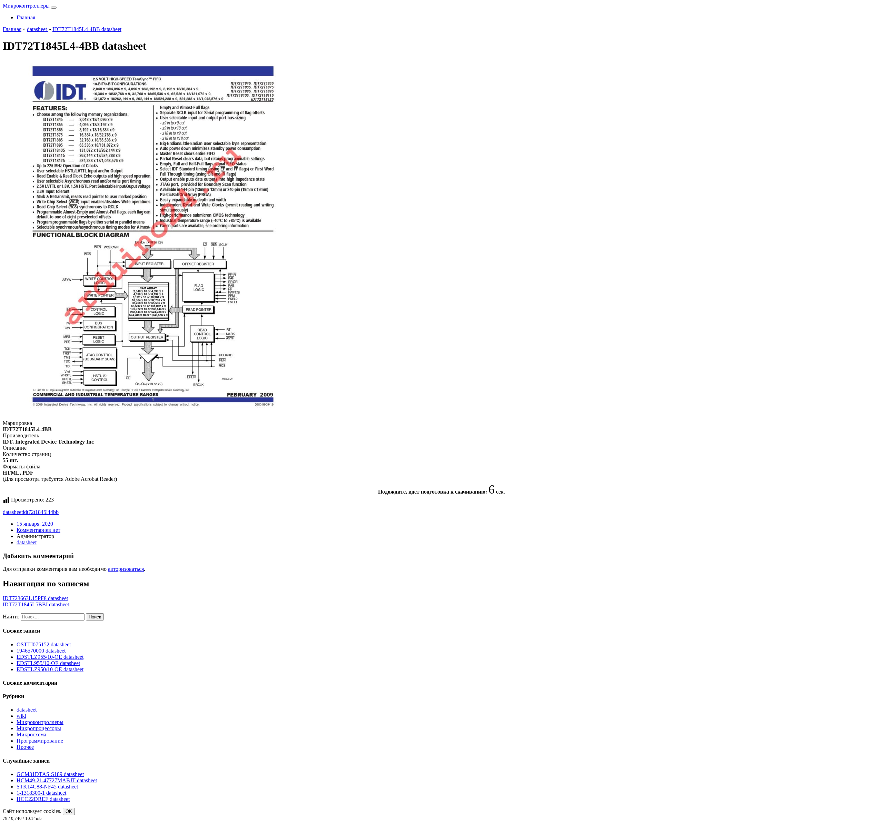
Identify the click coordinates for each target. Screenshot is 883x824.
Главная (26, 17)
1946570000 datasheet (41, 651)
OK (69, 811)
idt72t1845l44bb (41, 512)
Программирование (40, 741)
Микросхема (31, 734)
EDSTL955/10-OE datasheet (48, 663)
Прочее (25, 747)
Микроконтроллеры (26, 6)
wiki (21, 716)
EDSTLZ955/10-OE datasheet (50, 657)
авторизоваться (126, 569)
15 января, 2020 (35, 524)
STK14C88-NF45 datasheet (47, 787)
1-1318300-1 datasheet (41, 793)
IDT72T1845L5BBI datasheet (36, 604)
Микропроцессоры (39, 728)
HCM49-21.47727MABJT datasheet (57, 780)
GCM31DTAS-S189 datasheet (50, 774)
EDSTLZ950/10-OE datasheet (50, 669)
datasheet (13, 512)
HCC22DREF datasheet (43, 799)
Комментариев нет (38, 530)
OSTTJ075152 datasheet (44, 644)
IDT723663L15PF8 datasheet (35, 598)
